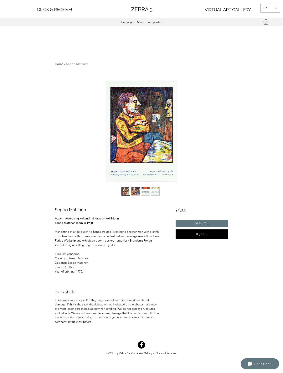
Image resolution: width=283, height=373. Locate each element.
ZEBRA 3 (142, 9)
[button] (266, 22)
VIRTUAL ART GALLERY (228, 9)
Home (59, 64)
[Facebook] (141, 345)
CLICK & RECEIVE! (54, 9)
